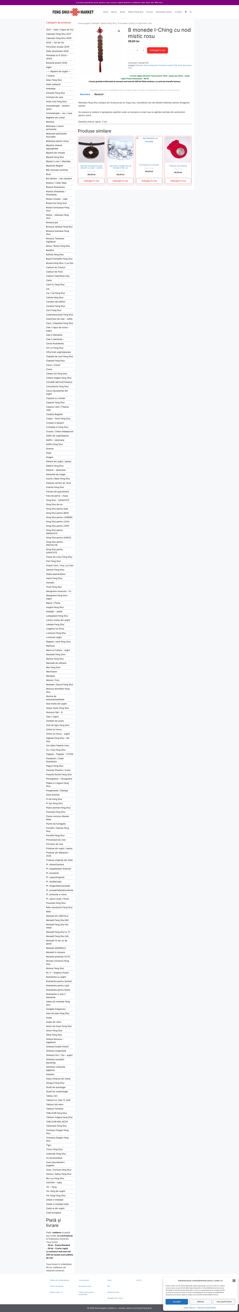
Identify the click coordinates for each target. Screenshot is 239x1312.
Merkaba (50, 676)
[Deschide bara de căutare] (190, 12)
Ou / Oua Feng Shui (55, 750)
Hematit (50, 582)
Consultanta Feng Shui (57, 386)
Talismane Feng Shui (56, 1126)
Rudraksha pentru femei (58, 990)
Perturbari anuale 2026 (168, 65)
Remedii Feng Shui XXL (57, 936)
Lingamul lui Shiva (55, 628)
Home (105, 12)
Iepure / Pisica (53, 603)
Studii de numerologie (57, 1091)
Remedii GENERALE (56, 948)
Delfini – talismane (55, 440)
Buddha (50, 250)
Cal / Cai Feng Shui (55, 293)
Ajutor (122, 12)
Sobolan (50, 1074)
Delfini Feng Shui (54, 444)
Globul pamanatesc (55, 574)
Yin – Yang (51, 1187)
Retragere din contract (115, 1298)
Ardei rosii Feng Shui (56, 101)
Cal (47, 289)
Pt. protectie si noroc (56, 894)
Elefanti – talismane (56, 470)
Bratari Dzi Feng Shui (56, 203)
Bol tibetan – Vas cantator (59, 178)
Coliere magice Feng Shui (58, 378)
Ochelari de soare (55, 721)
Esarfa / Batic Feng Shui (58, 478)
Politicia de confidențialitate (59, 1280)
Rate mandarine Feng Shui (59, 907)
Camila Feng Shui (54, 297)
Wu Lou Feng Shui (55, 1178)
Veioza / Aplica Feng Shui (58, 1174)
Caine (49, 280)
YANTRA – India (54, 1182)
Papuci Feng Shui (54, 766)
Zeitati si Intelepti (54, 1200)
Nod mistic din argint (56, 703)
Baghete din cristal (55, 117)
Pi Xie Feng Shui (54, 799)
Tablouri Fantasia (54, 1108)
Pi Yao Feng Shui (54, 803)
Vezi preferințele (224, 1301)
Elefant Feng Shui (54, 466)
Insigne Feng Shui (55, 607)
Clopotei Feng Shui (55, 360)
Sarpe (49, 1017)
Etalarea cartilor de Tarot (58, 483)
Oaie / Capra (52, 716)
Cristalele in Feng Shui (57, 427)
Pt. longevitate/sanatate (58, 886)
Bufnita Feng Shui (55, 254)
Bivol (48, 174)
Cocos (49, 369)
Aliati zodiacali (53, 84)
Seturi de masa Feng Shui (59, 1026)
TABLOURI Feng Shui (56, 1113)
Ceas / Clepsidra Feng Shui (59, 323)
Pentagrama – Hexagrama (59, 778)
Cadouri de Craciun (55, 267)
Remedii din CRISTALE (57, 916)
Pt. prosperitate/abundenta (59, 890)
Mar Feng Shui (53, 667)
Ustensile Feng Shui (56, 1153)
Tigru (48, 1145)
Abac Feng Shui (54, 80)
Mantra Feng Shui (55, 659)
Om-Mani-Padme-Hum (57, 745)
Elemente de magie (55, 474)
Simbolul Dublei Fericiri (57, 1046)
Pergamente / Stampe (57, 790)
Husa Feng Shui (54, 587)
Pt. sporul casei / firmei (57, 899)
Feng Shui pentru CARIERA (59, 517)
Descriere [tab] (85, 94)
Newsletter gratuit (164, 12)
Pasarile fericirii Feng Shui (59, 774)
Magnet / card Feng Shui (58, 641)
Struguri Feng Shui (55, 1083)
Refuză (200, 1301)
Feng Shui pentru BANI (57, 513)
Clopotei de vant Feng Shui (59, 356)
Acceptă (177, 1301)
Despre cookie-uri (56, 1292)
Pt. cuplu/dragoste (55, 877)
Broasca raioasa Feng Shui (59, 226)
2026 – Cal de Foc (55, 42)
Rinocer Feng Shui (55, 968)
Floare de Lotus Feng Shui (59, 557)
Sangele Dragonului (55, 1009)
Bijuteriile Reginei (54, 165)
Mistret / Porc (53, 680)
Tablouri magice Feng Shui (59, 1117)
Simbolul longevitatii (56, 1051)
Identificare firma (113, 1292)
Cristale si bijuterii (55, 423)
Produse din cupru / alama (59, 848)
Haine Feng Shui (54, 578)
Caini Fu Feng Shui (55, 284)
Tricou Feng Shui (54, 1149)
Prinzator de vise (54, 844)
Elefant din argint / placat (58, 461)
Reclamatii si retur (85, 1286)
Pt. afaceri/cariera (55, 864)
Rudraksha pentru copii (57, 985)
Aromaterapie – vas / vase (59, 113)
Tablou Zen (51, 1096)
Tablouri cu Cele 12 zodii (58, 1100)
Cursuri (149, 12)
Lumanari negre (54, 637)
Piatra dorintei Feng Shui (58, 807)
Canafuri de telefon (55, 301)
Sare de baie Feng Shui (57, 1013)
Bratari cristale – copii (56, 199)
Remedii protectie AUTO (58, 956)
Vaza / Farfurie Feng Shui (58, 1170)
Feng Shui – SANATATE (57, 500)
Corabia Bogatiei (54, 414)
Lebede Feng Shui (55, 624)
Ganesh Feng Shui (55, 569)
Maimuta (50, 646)
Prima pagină (84, 23)
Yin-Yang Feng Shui (55, 1195)
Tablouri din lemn (54, 1104)
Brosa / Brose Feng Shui (58, 246)
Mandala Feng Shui (55, 654)
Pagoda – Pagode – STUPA (59, 754)
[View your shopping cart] (185, 12)
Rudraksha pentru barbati (59, 981)
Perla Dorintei (53, 795)
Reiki (48, 911)
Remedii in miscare (55, 952)
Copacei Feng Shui (55, 402)
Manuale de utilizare (56, 663)
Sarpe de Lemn (53, 1022)
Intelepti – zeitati (54, 611)
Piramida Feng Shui (55, 812)
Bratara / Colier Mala (56, 183)
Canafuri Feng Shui (55, 306)
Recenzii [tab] (98, 94)
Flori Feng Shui (53, 561)
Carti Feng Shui (53, 310)
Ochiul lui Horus (54, 729)
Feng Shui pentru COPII (57, 526)
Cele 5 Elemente (54, 335)
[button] (234, 1280)
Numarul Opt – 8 (54, 712)
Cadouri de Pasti (54, 271)
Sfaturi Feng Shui (135, 12)
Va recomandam (54, 1158)
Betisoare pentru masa (57, 141)
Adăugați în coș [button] (91, 181)
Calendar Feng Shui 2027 (58, 34)
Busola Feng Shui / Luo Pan (59, 263)
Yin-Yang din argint (55, 1191)
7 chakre (50, 76)
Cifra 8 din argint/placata (58, 352)
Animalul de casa (54, 97)
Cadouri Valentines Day (57, 276)
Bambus (50, 122)
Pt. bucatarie (52, 873)
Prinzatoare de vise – (56, 840)
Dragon (49, 457)
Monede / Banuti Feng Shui (104, 23)
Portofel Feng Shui (55, 835)
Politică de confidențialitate (206, 1307)
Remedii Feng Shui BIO (57, 920)
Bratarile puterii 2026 (56, 63)
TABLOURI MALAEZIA (57, 1121)
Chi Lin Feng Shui (54, 348)
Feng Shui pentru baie (57, 509)
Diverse (50, 448)
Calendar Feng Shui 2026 (58, 38)
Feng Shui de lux (54, 504)
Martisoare (51, 671)
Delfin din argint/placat (57, 435)
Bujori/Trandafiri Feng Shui (59, 259)
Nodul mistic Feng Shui (57, 708)
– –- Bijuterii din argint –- (58, 71)
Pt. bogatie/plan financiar (58, 868)
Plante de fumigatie (56, 824)
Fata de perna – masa (57, 496)
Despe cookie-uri (190, 1307)
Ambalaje (51, 88)
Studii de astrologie (55, 1087)
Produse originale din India (59, 860)
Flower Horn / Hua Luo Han (59, 565)
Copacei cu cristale (55, 398)
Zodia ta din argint (55, 1208)
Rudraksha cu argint (56, 977)
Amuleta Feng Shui (55, 93)
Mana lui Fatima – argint (58, 650)
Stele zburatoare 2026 (57, 51)
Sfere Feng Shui (54, 1035)
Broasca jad (52, 222)
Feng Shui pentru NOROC (58, 537)
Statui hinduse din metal (58, 1078)
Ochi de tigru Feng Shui (57, 725)
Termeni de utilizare (56, 1286)
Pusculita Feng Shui (56, 903)
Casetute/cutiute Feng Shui (59, 314)
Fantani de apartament (57, 491)
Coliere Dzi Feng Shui (56, 373)
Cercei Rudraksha (55, 343)
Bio (109, 1286)
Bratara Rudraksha (55, 187)
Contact (178, 12)
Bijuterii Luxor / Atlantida (58, 161)
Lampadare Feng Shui (57, 616)
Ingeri (49, 67)
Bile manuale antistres (57, 170)
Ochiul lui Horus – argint (58, 734)
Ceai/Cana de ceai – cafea (59, 319)
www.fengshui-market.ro (105, 1308)
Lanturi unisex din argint (58, 620)
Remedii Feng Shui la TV (58, 932)
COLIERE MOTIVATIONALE (59, 382)
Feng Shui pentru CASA (57, 521)
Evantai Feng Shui (55, 487)
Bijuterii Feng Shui (55, 157)
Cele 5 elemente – (55, 339)
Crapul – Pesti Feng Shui (58, 418)
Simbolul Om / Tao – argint (59, 1055)
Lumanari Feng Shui (56, 633)
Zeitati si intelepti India (57, 1204)
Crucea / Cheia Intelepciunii (59, 431)
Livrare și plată (84, 1280)
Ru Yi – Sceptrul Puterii (57, 972)
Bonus (114, 12)
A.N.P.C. (139, 1280)
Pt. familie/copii (53, 881)
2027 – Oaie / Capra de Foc (59, 29)
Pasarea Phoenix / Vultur (58, 770)
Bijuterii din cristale (55, 153)
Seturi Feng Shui (54, 1030)
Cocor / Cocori (53, 365)
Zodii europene (53, 1212)
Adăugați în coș (157, 50)
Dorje (48, 453)
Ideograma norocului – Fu (58, 591)
